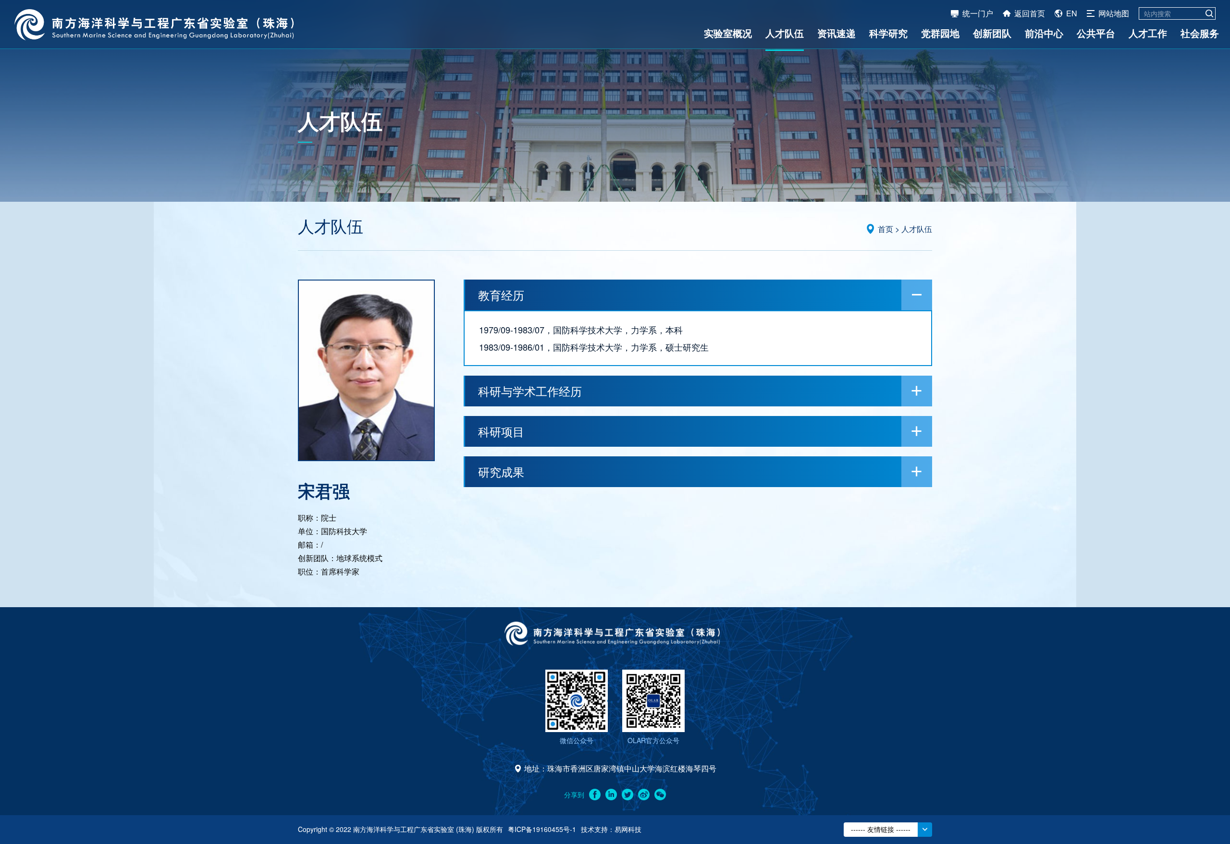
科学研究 (888, 33)
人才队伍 (784, 33)
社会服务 (1200, 33)
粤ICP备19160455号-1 (542, 829)
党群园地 (940, 33)
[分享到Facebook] (595, 794)
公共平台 (1096, 33)
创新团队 (992, 33)
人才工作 (1148, 33)
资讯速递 (836, 33)
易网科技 (628, 829)
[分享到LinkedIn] (611, 794)
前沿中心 (1044, 33)
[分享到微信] (660, 794)
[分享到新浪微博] (644, 794)
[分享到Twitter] (627, 794)
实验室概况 (728, 33)
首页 (885, 228)
